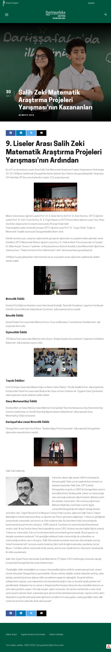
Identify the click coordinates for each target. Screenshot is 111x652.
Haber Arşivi (11, 635)
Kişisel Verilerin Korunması (33, 635)
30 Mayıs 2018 (26, 115)
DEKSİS (91, 3)
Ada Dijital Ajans (108, 646)
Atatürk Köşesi (12, 3)
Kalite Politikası (56, 635)
